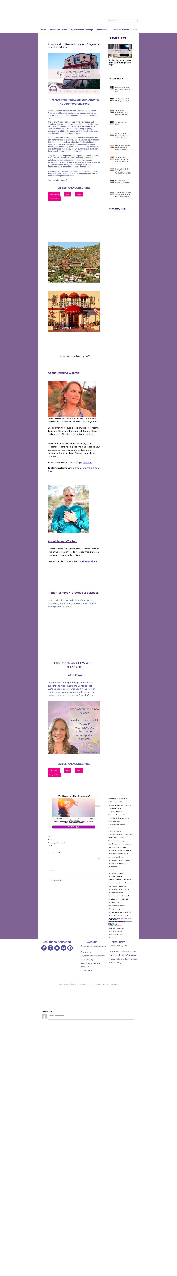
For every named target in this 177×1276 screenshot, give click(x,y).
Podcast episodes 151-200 (56, 843)
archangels (112, 876)
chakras (111, 921)
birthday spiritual (114, 902)
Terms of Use (99, 984)
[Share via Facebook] (49, 852)
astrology (111, 883)
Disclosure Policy (66, 984)
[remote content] (74, 220)
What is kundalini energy (116, 841)
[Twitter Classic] (113, 924)
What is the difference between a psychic (120, 844)
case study (118, 915)
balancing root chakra (115, 892)
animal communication (116, 857)
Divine (127, 818)
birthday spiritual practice (116, 905)
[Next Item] (129, 51)
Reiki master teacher (115, 834)
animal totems (113, 873)
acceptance (127, 850)
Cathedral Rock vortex (116, 818)
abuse (119, 850)
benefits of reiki (113, 899)
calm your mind (113, 912)
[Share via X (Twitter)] (54, 852)
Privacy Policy (83, 984)
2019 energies (113, 802)
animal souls (121, 863)
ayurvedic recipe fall (115, 889)
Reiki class (116, 821)
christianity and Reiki (115, 931)
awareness (122, 886)
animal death (112, 860)
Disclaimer (114, 984)
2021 (121, 802)
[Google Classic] (116, 924)
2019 (125, 798)
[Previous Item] (112, 51)
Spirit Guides (112, 837)
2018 (121, 798)
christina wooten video (116, 934)
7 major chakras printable (116, 815)
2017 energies (113, 798)
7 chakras (128, 805)
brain (123, 908)
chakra (125, 915)
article (119, 876)
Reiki (110, 821)
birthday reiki (124, 899)
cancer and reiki (125, 912)
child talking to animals (116, 928)
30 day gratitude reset (116, 805)
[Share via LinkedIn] (59, 852)
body (118, 908)
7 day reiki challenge (115, 811)
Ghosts (50, 845)
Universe (121, 837)
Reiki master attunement (116, 824)
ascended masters (114, 879)
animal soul (112, 863)
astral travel (127, 879)
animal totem (112, 866)
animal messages (125, 860)
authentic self (113, 886)
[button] (81, 29)
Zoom (124, 847)
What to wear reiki (114, 847)
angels (126, 853)
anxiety (121, 873)
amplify (120, 853)
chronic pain (112, 938)
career (110, 915)
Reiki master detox (114, 831)
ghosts (50, 839)
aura (130, 883)
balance (126, 889)
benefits (126, 896)
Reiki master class (114, 827)
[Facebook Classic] (109, 924)
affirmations (112, 853)
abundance (112, 850)
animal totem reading (115, 870)
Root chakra (128, 834)
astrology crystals (122, 883)
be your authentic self (115, 896)
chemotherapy (120, 921)
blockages (111, 908)
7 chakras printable (114, 808)
